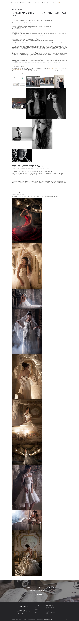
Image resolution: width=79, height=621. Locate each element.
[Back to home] (39, 2)
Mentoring (49, 2)
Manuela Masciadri (18, 187)
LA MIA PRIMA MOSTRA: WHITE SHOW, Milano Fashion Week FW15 (39, 14)
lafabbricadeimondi (20, 168)
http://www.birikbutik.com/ (53, 68)
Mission (36, 609)
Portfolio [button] (13, 2)
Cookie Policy (51, 619)
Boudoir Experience (21, 2)
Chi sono (36, 607)
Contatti (36, 610)
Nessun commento (45, 168)
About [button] (53, 2)
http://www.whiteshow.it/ (16, 69)
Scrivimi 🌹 (39, 594)
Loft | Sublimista (29, 2)
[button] (66, 619)
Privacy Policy (46, 619)
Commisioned (39, 168)
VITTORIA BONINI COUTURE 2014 (27, 166)
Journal (58, 2)
